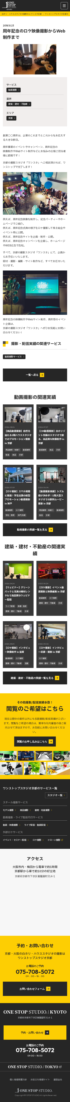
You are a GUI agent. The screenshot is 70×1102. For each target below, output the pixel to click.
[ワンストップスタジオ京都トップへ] (9, 5)
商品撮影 (24, 810)
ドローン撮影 (54, 840)
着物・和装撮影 (42, 810)
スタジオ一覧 (54, 795)
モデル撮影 (8, 810)
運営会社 (57, 1079)
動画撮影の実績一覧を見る (32, 529)
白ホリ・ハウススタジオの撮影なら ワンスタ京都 (22, 14)
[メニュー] (64, 5)
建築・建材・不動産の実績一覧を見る (32, 678)
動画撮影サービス (13, 356)
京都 (10, 118)
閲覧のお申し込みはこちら (32, 741)
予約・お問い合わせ (32, 1032)
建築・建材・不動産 (18, 104)
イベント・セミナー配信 (15, 840)
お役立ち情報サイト (40, 1079)
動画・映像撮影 (10, 825)
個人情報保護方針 (18, 1079)
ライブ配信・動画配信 (35, 825)
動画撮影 (12, 90)
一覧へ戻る (32, 374)
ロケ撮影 (37, 840)
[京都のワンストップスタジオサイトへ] (35, 1066)
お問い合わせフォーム (32, 988)
